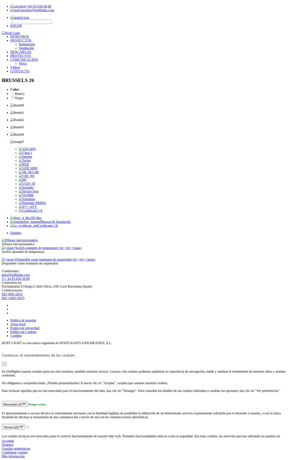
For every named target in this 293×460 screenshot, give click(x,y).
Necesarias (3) (12, 404)
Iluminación (27, 44)
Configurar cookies (15, 452)
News (23, 63)
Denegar (7, 445)
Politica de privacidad (24, 328)
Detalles (15, 233)
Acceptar (8, 441)
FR (20, 26)
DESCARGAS (20, 52)
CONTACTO (19, 71)
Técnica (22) (11, 427)
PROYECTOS (20, 56)
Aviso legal (18, 324)
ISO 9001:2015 (12, 294)
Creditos (16, 336)
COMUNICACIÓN (24, 59)
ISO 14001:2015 (13, 298)
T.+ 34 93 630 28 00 (16, 279)
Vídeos (15, 67)
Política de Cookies (23, 332)
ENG (14, 26)
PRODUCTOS (20, 40)
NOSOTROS (19, 36)
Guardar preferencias (16, 448)
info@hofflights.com (16, 275)
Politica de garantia (23, 320)
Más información (13, 456)
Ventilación (26, 48)
